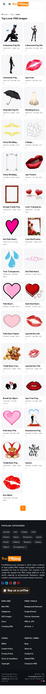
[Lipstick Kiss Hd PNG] (34, 321)
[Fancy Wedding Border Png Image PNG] (12, 129)
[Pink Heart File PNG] (12, 418)
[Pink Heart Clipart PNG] (12, 321)
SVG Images (6, 616)
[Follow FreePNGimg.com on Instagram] (14, 583)
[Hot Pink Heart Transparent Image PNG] (12, 226)
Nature (16, 537)
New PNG (5, 606)
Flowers (6, 537)
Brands (6, 542)
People (24, 532)
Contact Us (29, 654)
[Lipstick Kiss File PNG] (34, 353)
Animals (6, 532)
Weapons (27, 542)
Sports (38, 537)
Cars (15, 532)
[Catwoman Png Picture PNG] (12, 65)
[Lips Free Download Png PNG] (34, 65)
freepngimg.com (34, 676)
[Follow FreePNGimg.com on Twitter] (6, 583)
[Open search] (4, 4)
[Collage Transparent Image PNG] (34, 129)
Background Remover (33, 606)
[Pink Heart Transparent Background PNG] (12, 291)
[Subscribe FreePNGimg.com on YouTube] (18, 583)
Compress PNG (31, 663)
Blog (26, 644)
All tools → (29, 626)
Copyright (5, 663)
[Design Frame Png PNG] (12, 194)
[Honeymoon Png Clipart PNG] (34, 418)
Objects (6, 547)
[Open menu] (9, 4)
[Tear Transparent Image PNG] (12, 259)
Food (33, 532)
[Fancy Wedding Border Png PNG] (12, 162)
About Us (28, 649)
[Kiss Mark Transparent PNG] (12, 482)
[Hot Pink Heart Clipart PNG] (34, 259)
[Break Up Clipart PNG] (12, 386)
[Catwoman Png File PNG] (34, 33)
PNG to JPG (29, 621)
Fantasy (38, 542)
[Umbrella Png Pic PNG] (12, 97)
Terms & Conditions (9, 659)
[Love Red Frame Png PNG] (34, 226)
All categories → (19, 547)
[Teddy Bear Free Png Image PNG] (12, 353)
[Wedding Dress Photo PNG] (34, 97)
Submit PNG (29, 659)
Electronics (27, 537)
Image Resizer (30, 611)
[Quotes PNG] (34, 450)
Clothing (16, 542)
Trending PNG (7, 626)
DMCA (3, 644)
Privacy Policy (7, 654)
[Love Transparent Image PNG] (34, 194)
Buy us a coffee (17, 590)
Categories (5, 611)
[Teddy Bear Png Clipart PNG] (12, 450)
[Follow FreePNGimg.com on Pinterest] (10, 583)
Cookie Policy (7, 649)
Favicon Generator (32, 616)
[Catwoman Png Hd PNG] (12, 33)
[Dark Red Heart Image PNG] (34, 291)
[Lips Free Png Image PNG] (34, 386)
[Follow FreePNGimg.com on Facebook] (2, 583)
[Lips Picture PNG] (34, 162)
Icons (3, 621)
